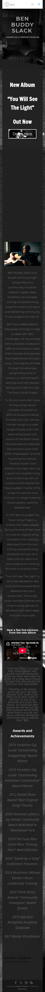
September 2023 (11, 962)
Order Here (22, 133)
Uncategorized (24, 962)
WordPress (22, 989)
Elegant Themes (22, 986)
